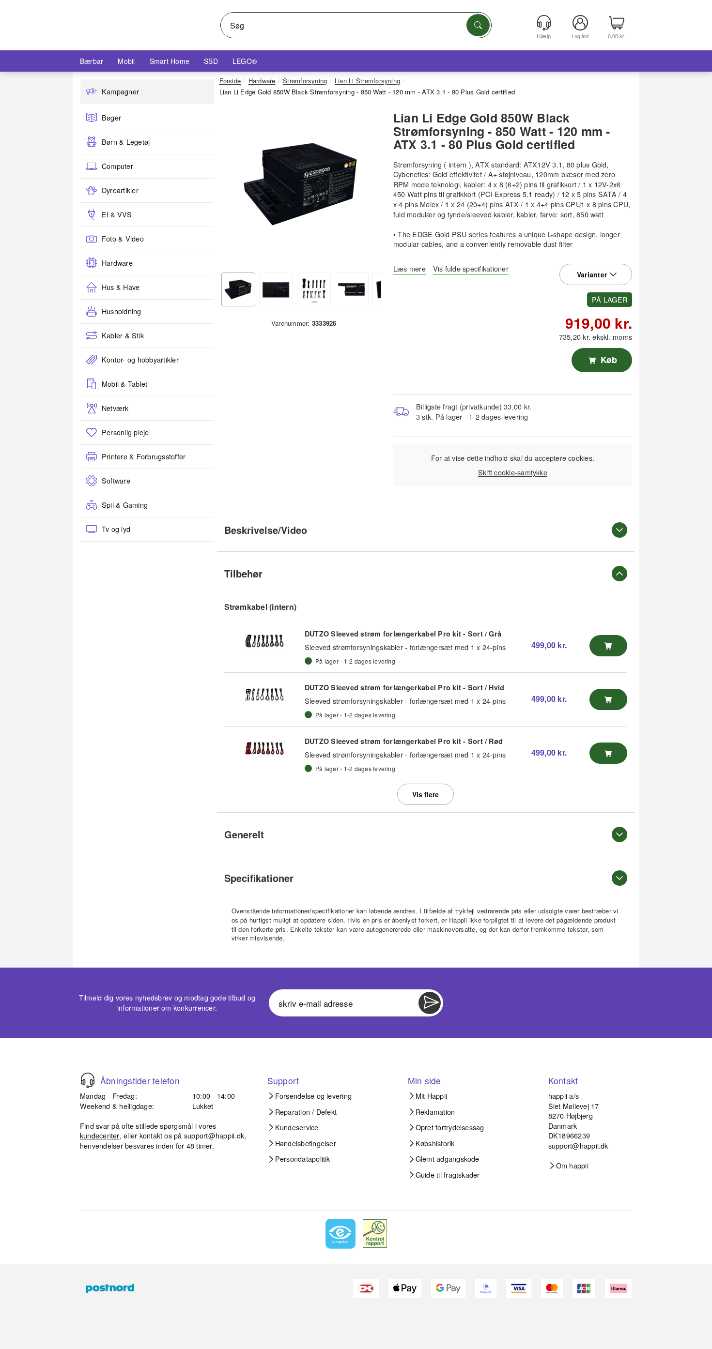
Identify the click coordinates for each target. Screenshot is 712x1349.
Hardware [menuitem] (117, 263)
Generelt (244, 834)
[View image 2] (276, 289)
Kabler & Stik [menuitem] (123, 335)
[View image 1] (238, 289)
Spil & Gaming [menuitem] (125, 505)
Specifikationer (259, 878)
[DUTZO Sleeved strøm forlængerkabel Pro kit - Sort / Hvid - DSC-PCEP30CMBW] (264, 694)
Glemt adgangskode (448, 1159)
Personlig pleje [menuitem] (125, 432)
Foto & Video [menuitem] (123, 238)
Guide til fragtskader (448, 1175)
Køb (607, 359)
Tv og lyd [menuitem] (116, 529)
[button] (300, 184)
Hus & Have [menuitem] (120, 287)
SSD (211, 61)
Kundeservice (297, 1127)
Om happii (572, 1165)
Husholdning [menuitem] (121, 311)
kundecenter (100, 1135)
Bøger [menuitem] (111, 117)
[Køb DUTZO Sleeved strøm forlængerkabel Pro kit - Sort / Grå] (608, 645)
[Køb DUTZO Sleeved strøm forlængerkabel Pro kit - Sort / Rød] (608, 753)
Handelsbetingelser (305, 1143)
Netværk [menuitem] (115, 408)
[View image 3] (314, 289)
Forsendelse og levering (313, 1096)
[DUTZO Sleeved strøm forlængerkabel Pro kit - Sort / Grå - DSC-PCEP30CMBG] (264, 640)
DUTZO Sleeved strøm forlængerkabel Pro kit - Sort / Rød (404, 741)
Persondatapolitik (302, 1159)
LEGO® (244, 61)
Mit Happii (431, 1096)
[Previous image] (234, 187)
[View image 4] (352, 289)
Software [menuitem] (116, 480)
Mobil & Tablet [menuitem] (124, 384)
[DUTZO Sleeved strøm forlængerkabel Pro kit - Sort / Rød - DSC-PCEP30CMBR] (264, 748)
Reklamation (435, 1112)
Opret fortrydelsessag (450, 1127)
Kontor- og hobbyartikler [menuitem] (140, 359)
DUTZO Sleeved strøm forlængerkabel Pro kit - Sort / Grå (403, 633)
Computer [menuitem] (117, 166)
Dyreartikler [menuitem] (120, 190)
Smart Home (169, 61)
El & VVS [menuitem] (117, 214)
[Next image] (366, 187)
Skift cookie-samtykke (512, 472)
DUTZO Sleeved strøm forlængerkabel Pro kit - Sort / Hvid (404, 687)
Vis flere (425, 794)
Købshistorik (435, 1143)
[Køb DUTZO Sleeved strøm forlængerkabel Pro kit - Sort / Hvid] (608, 699)
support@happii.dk (214, 1135)
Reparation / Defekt (306, 1112)
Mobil (126, 61)
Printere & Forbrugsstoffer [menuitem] (144, 456)
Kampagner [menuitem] (120, 91)
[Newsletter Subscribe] (429, 1003)
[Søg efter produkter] (478, 25)
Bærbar (91, 61)
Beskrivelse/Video (265, 530)
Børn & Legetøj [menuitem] (126, 142)
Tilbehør (243, 573)
